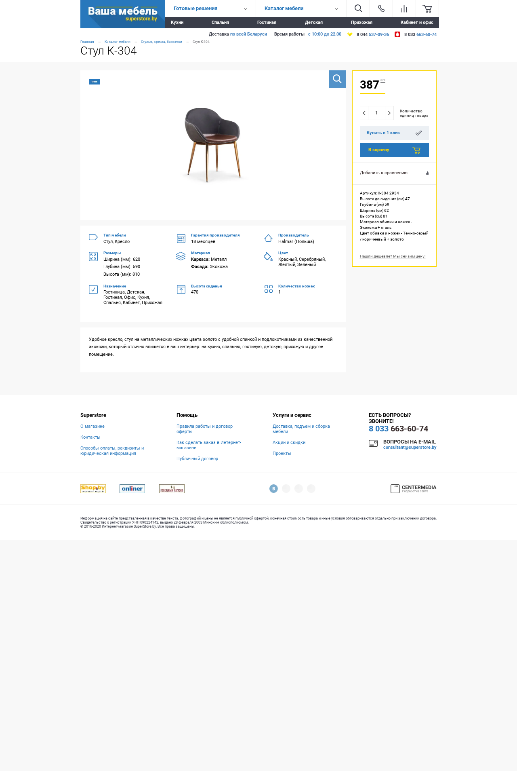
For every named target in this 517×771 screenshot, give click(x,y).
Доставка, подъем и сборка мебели (301, 429)
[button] (337, 79)
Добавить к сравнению (384, 172)
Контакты (90, 437)
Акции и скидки (289, 442)
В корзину (378, 149)
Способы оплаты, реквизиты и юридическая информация (112, 451)
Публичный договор (197, 458)
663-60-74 (398, 428)
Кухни (177, 22)
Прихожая (361, 22)
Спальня (220, 22)
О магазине (92, 426)
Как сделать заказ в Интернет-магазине (209, 445)
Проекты (282, 453)
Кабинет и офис (417, 22)
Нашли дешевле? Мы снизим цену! (393, 256)
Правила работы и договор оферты (205, 429)
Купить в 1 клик (383, 132)
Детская (314, 22)
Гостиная (266, 22)
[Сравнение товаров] (404, 8)
